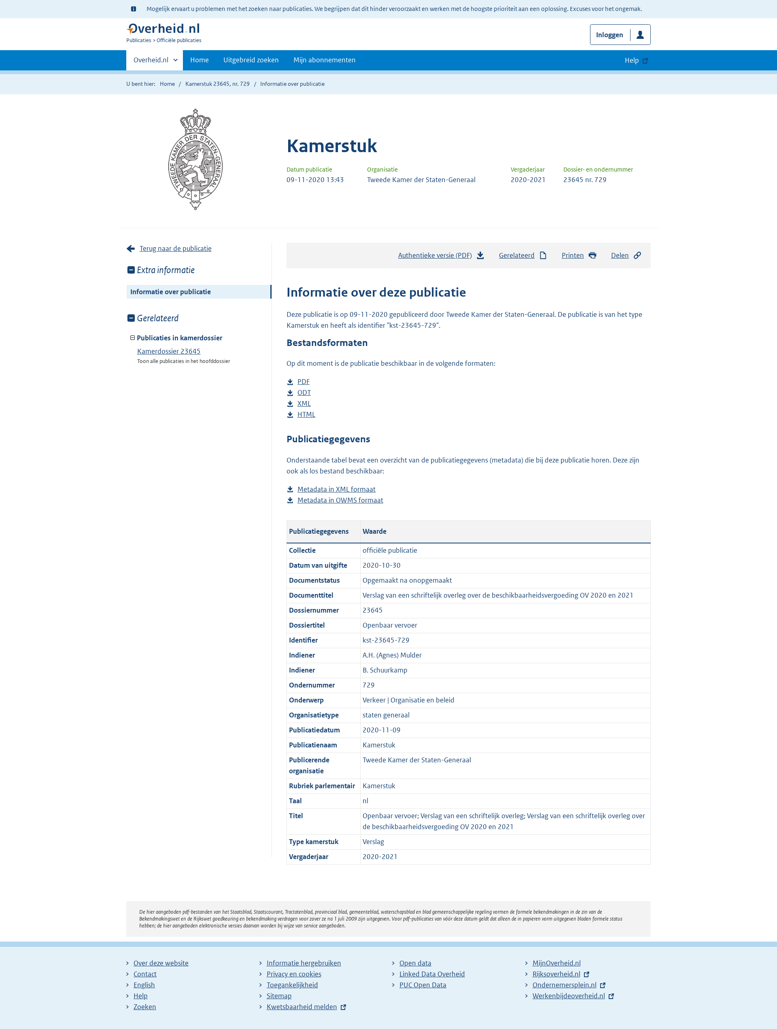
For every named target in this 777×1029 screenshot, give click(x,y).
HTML (306, 415)
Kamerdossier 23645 (169, 351)
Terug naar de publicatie (176, 248)
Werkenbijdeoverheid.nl (569, 995)
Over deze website (161, 963)
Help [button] (632, 60)
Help (141, 995)
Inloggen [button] (609, 34)
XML (304, 404)
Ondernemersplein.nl (565, 984)
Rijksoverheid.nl (556, 974)
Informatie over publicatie (170, 291)
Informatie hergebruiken (304, 963)
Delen (620, 255)
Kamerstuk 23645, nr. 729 (217, 83)
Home (199, 59)
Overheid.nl (151, 62)
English (144, 984)
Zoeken (145, 1006)
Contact (145, 974)
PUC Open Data (422, 984)
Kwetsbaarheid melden (302, 1006)
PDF (303, 382)
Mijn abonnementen (324, 59)
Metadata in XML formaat (336, 490)
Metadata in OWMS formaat (340, 501)
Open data (415, 963)
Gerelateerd (517, 255)
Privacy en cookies (294, 974)
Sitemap (279, 995)
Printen (573, 255)
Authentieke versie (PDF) (437, 258)
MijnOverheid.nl (557, 963)
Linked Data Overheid (432, 974)
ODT (304, 393)
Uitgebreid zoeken (251, 59)
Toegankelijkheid (292, 984)
